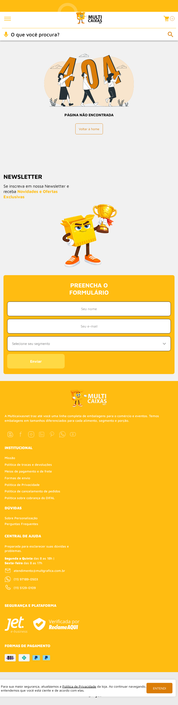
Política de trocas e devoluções (28, 464)
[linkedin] (41, 434)
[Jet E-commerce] (16, 624)
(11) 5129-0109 (25, 588)
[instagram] (31, 434)
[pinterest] (52, 434)
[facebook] (20, 434)
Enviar (36, 361)
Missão (10, 458)
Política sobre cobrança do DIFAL (30, 498)
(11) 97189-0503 (26, 579)
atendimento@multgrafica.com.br (39, 571)
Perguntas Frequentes (21, 524)
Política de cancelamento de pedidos (32, 491)
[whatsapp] (62, 434)
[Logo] (89, 20)
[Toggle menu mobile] (10, 19)
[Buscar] (170, 34)
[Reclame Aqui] (56, 624)
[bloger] (10, 434)
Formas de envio (17, 478)
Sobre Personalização (21, 518)
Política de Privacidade (22, 485)
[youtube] (73, 434)
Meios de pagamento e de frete (28, 471)
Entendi (159, 688)
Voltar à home (89, 129)
